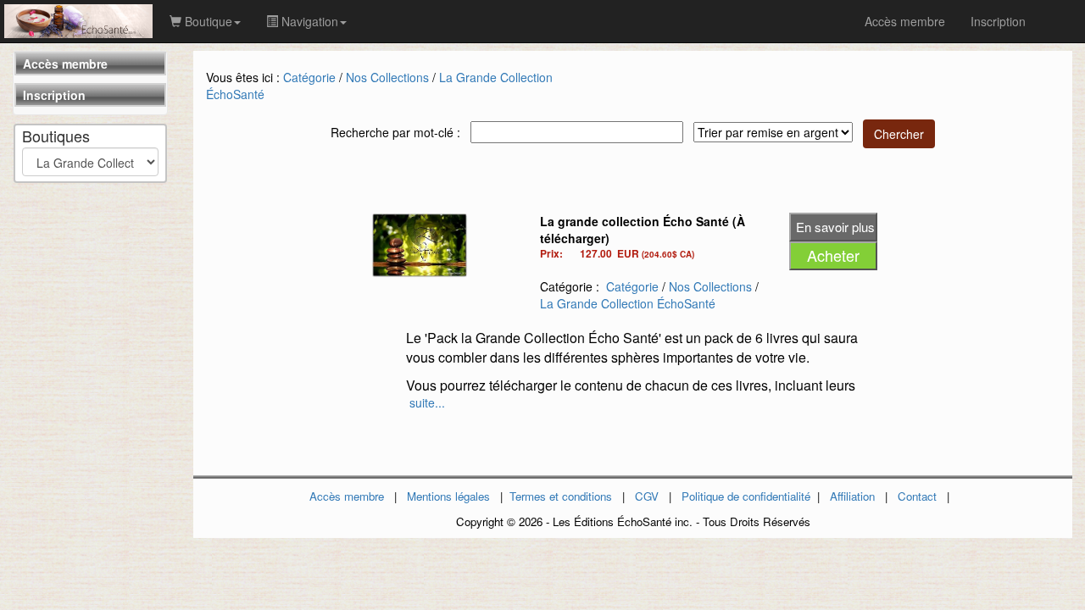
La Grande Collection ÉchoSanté (627, 303)
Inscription (54, 94)
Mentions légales (448, 496)
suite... (427, 402)
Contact (917, 496)
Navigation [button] (308, 21)
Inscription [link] (998, 21)
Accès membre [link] (905, 21)
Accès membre (65, 63)
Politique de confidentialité (746, 496)
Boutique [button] (206, 21)
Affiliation (852, 496)
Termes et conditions (560, 496)
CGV (647, 496)
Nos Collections (387, 77)
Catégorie (309, 77)
